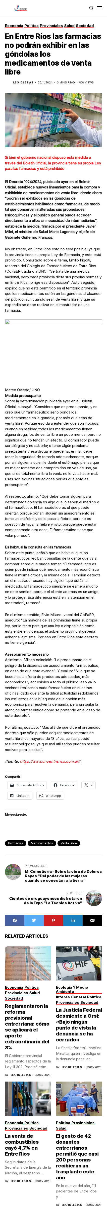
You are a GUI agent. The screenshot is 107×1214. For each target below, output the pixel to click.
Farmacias (15, 843)
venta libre (69, 843)
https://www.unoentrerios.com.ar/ (49, 761)
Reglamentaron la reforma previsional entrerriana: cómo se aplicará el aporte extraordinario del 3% (27, 1027)
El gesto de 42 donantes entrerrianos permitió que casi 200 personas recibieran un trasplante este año (77, 1157)
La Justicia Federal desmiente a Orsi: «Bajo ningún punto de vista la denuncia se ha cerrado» (79, 1025)
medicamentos (42, 843)
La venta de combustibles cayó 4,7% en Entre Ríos (22, 1145)
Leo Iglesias (23, 82)
